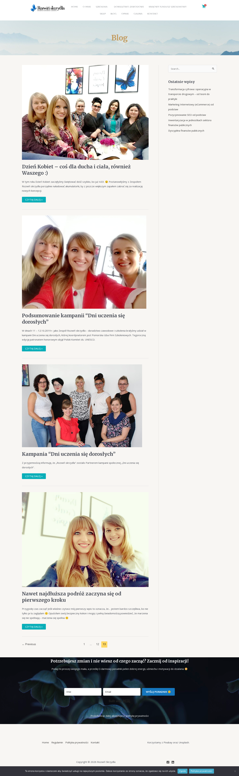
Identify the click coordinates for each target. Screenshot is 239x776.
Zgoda (182, 771)
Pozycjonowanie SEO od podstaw (187, 114)
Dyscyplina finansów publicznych (186, 130)
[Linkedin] (172, 762)
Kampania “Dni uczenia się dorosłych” (68, 454)
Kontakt (152, 14)
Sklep (103, 14)
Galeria (138, 14)
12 (97, 644)
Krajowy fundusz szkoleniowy (167, 7)
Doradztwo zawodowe (129, 7)
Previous (29, 644)
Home (74, 7)
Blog (114, 14)
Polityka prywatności (76, 742)
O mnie (87, 7)
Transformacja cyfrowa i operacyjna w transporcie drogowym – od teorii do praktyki (189, 94)
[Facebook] (167, 762)
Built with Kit (119, 701)
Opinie (125, 14)
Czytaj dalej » (34, 199)
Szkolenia (101, 7)
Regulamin (57, 742)
